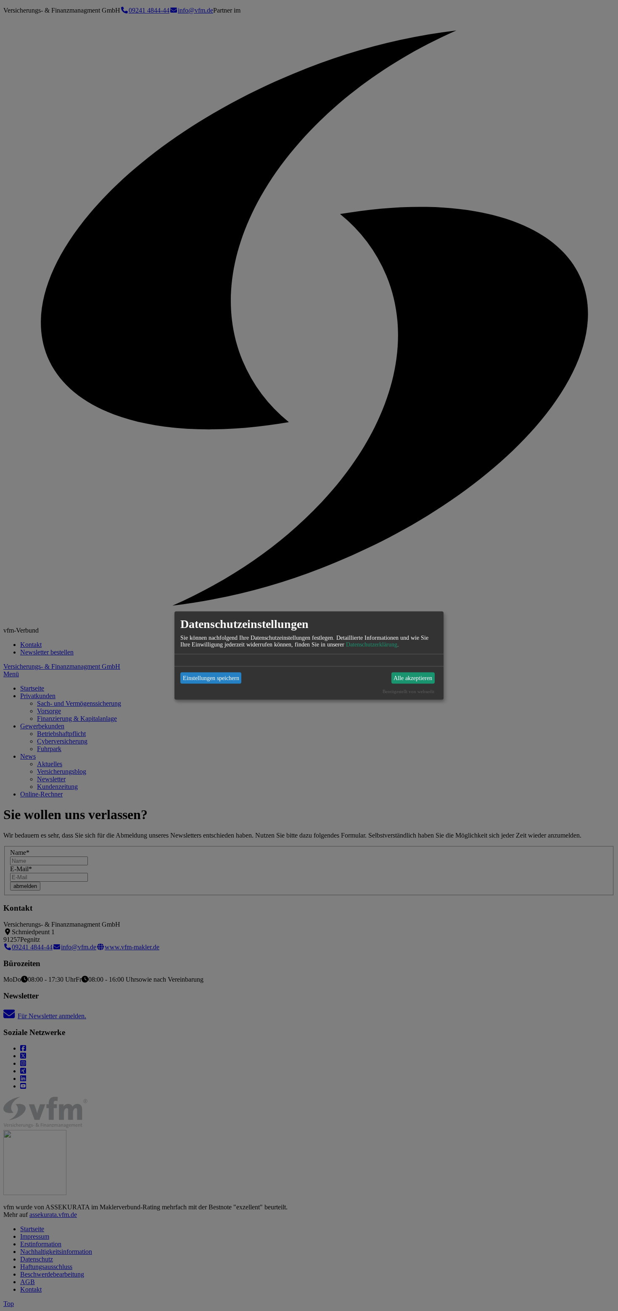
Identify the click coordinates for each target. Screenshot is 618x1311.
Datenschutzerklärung (371, 644)
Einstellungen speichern (211, 678)
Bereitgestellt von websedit (408, 691)
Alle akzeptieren (413, 678)
